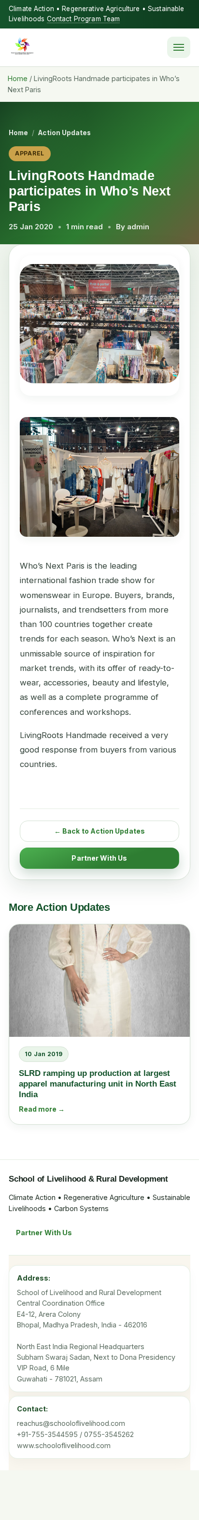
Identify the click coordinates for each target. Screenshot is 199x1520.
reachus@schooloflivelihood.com (71, 1423)
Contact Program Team (83, 19)
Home (18, 78)
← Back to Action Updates (99, 831)
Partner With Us (99, 858)
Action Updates (64, 133)
